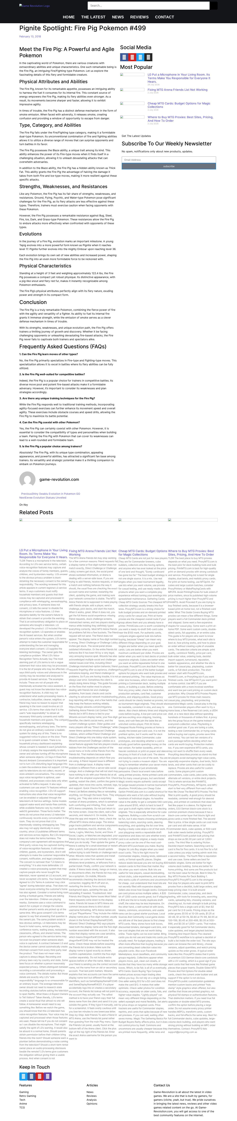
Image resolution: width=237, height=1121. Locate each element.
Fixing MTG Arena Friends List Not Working (177, 89)
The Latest (93, 17)
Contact (164, 17)
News (118, 17)
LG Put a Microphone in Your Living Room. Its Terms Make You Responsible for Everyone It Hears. (179, 78)
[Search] (214, 6)
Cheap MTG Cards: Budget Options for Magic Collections (142, 552)
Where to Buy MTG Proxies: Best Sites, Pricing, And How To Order (191, 552)
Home (69, 17)
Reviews (139, 17)
